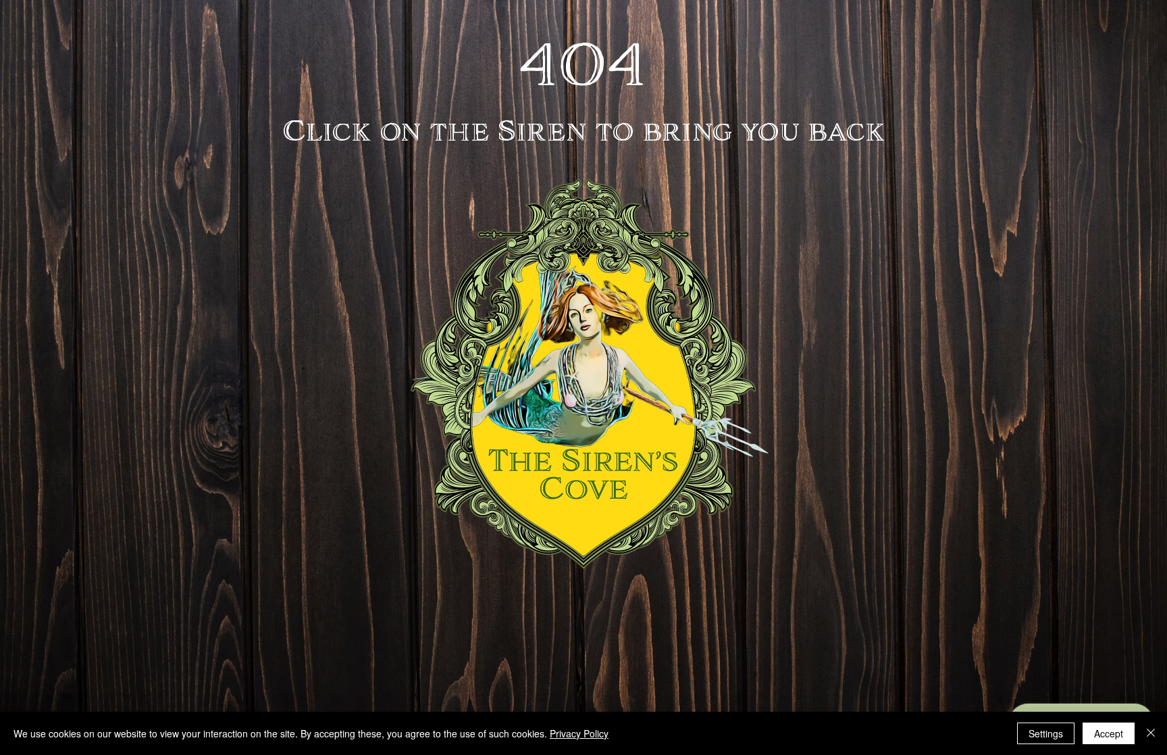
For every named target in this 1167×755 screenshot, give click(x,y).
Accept (1108, 733)
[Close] (1151, 733)
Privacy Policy (579, 733)
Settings (1046, 733)
